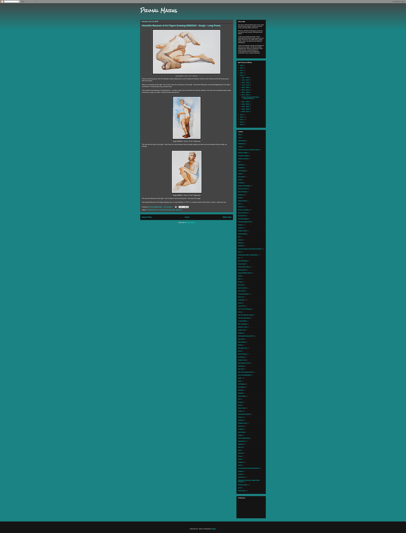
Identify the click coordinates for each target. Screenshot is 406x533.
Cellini (240, 174)
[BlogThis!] (182, 207)
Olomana (240, 390)
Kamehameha (242, 270)
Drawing (240, 195)
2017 (241, 70)
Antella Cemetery (243, 158)
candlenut (241, 167)
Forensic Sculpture (243, 210)
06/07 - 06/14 (245, 101)
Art (239, 161)
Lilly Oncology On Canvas (245, 315)
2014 (241, 114)
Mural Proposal (242, 354)
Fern (239, 204)
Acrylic (240, 147)
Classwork (241, 176)
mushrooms (241, 357)
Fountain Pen (242, 216)
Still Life (240, 447)
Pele (239, 399)
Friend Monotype (243, 219)
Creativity (240, 183)
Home (187, 217)
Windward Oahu (242, 485)
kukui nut (240, 297)
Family (240, 198)
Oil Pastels (241, 387)
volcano (240, 474)
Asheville (240, 165)
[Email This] (180, 207)
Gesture (240, 228)
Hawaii (240, 240)
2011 (241, 122)
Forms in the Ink (242, 213)
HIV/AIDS (240, 246)
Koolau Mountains (243, 294)
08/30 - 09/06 (245, 92)
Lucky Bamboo (242, 321)
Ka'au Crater (241, 264)
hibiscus (240, 243)
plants (240, 405)
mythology (241, 366)
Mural (239, 351)
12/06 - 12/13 (245, 82)
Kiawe (240, 276)
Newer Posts (147, 217)
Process (240, 417)
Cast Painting (242, 171)
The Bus (240, 453)
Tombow (240, 462)
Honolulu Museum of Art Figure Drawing (159, 210)
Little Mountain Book (244, 318)
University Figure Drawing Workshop (248, 468)
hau (239, 237)
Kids (239, 279)
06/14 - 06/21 (245, 95)
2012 (241, 119)
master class (241, 330)
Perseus (240, 402)
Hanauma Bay (242, 234)
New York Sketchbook (244, 375)
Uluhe (240, 465)
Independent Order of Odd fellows (247, 255)
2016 (241, 73)
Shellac (240, 435)
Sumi (239, 450)
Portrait (240, 411)
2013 (241, 117)
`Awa (239, 137)
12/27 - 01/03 (245, 77)
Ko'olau (240, 282)
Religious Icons (242, 423)
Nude (173, 210)
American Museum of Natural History (248, 150)
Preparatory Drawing (244, 414)
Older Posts (227, 217)
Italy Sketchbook (243, 261)
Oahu (239, 381)
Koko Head (241, 291)
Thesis (240, 456)
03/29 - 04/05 (245, 106)
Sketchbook (241, 441)
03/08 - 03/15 (245, 111)
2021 (241, 68)
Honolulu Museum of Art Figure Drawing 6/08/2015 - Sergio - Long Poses (181, 25)
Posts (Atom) (191, 222)
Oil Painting (241, 384)
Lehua (240, 312)
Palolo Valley (242, 396)
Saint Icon (241, 426)
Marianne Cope (242, 327)
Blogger (213, 529)
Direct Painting (242, 192)
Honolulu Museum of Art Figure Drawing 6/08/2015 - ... (250, 97)
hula (239, 252)
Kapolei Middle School (244, 273)
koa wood (241, 285)
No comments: (168, 207)
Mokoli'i (240, 345)
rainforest (240, 420)
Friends (240, 225)
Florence (240, 207)
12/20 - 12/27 (245, 80)
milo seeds (241, 339)
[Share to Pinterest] (188, 207)
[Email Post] (175, 207)
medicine (240, 333)
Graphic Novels (242, 231)
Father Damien (242, 201)
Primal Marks (158, 10)
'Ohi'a (239, 134)
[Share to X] (184, 207)
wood (239, 488)
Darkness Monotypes (244, 186)
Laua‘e (240, 303)
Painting (240, 393)
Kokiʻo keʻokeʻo (242, 288)
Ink (239, 258)
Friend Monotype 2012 (244, 222)
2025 (241, 65)
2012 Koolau (242, 141)
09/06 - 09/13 (245, 90)
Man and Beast (242, 324)
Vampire (240, 471)
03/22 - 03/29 (245, 109)
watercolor (179, 210)
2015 (241, 75)
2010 (241, 124)
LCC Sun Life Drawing (244, 309)
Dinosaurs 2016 (242, 189)
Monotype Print (242, 348)
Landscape (241, 300)
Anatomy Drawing (243, 156)
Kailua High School (243, 267)
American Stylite (242, 152)
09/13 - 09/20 (245, 87)
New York (241, 369)
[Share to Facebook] (186, 207)
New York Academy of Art (245, 372)
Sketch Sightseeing (243, 438)
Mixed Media (242, 342)
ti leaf (239, 459)
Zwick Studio (241, 491)
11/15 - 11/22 (245, 85)
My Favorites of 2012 (244, 363)
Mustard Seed (242, 360)
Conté (240, 180)
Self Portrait (241, 432)
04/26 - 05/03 (245, 104)
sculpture (240, 429)
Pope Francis (242, 408)
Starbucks (241, 444)
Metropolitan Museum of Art (246, 336)
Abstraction (241, 143)
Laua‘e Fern (241, 306)
